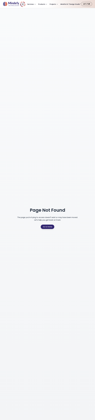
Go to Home (47, 227)
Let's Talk (86, 4)
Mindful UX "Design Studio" (70, 4)
